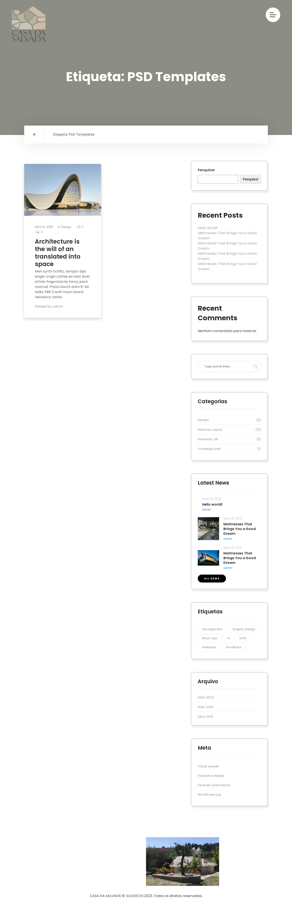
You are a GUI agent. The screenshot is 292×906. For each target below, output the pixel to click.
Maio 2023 (206, 697)
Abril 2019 (205, 717)
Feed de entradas (211, 776)
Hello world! (207, 227)
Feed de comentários (214, 785)
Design (66, 227)
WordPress (233, 647)
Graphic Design (244, 629)
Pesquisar (206, 170)
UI (228, 638)
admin (58, 306)
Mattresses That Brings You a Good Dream (239, 529)
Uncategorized (209, 449)
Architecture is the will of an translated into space (57, 252)
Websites (209, 647)
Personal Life (208, 439)
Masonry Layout (210, 429)
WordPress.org (209, 795)
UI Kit (242, 638)
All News (212, 578)
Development (212, 629)
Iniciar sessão (208, 766)
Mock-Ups (209, 638)
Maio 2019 (205, 707)
